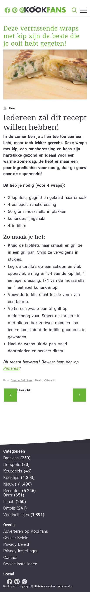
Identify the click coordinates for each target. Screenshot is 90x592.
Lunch (8, 502)
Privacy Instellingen (20, 551)
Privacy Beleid (16, 544)
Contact (10, 557)
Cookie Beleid (15, 538)
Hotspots (11, 464)
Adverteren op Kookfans (25, 531)
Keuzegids (12, 471)
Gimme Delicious (21, 380)
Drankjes (11, 458)
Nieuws (10, 484)
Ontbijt (9, 508)
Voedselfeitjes (16, 515)
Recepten (12, 491)
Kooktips (11, 478)
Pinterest (11, 368)
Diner (7, 495)
